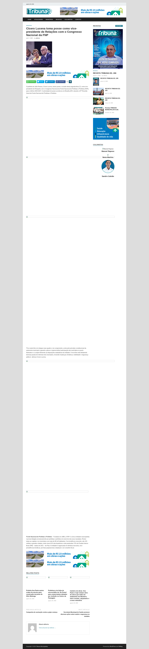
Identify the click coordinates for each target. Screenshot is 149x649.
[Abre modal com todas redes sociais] (70, 81)
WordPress (113, 646)
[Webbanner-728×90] (91, 14)
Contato (78, 19)
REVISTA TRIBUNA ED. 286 (104, 73)
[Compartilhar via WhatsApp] (31, 81)
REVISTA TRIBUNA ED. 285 (109, 78)
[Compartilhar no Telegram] (50, 81)
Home (29, 19)
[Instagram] (122, 4)
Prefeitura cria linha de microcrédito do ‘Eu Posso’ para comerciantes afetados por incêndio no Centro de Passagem (57, 594)
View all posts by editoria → (47, 627)
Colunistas (68, 19)
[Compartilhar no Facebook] (61, 81)
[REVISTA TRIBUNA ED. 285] (96, 78)
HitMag (120, 646)
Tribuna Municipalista (42, 646)
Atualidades (38, 19)
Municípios (49, 19)
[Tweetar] (40, 81)
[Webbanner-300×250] (106, 139)
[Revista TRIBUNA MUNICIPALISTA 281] (98, 108)
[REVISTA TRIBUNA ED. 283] (98, 89)
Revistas (59, 19)
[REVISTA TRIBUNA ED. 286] (108, 30)
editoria (38, 38)
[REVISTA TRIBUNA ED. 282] (98, 98)
